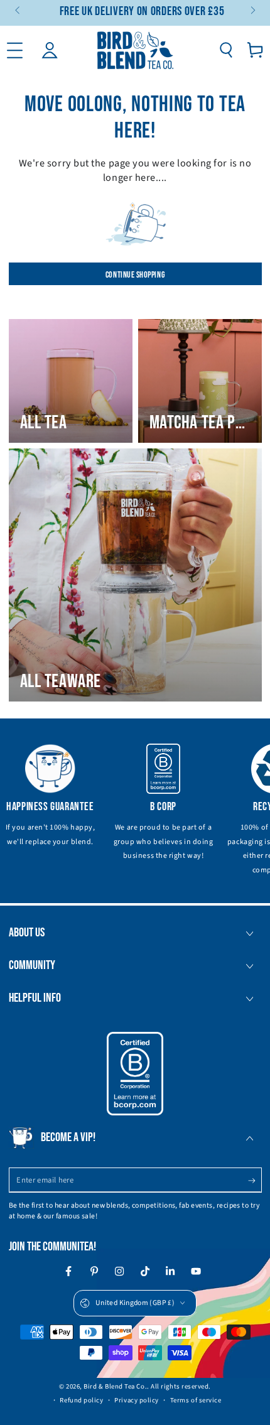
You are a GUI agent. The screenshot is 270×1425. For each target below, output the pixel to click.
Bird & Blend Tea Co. (115, 1386)
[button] (225, 50)
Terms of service (196, 1400)
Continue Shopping (135, 274)
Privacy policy (136, 1400)
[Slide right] (252, 11)
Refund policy (81, 1400)
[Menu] (15, 50)
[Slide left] (18, 11)
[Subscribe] (254, 1180)
